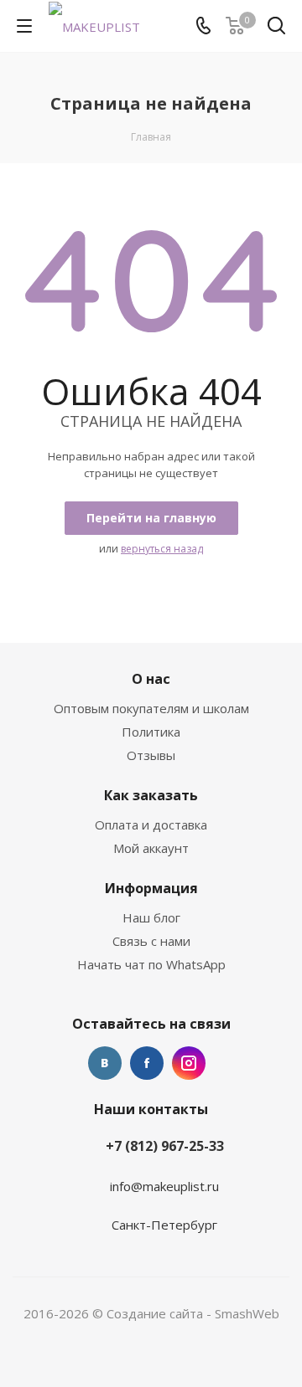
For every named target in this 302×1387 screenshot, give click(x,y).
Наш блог (151, 917)
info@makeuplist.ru (164, 1186)
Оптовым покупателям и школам (151, 708)
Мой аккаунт (151, 848)
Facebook (147, 1063)
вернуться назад (162, 549)
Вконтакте (105, 1063)
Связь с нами (151, 940)
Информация (151, 888)
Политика (151, 731)
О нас (151, 679)
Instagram (189, 1063)
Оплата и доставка (151, 824)
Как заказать (151, 795)
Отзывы (151, 755)
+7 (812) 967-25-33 (165, 1146)
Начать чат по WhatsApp (151, 964)
